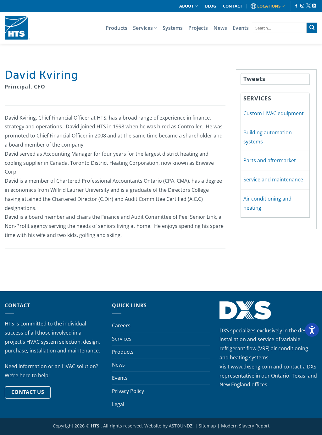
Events (241, 27)
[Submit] (312, 28)
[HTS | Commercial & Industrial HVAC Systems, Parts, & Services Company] (17, 27)
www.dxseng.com (251, 366)
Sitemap (207, 426)
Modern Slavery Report (245, 426)
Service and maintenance (273, 179)
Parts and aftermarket (269, 160)
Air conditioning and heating (267, 203)
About (186, 6)
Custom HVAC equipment (273, 113)
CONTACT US (27, 392)
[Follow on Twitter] (308, 6)
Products (116, 27)
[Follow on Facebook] (296, 6)
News (220, 27)
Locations (268, 6)
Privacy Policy (128, 391)
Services (143, 27)
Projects (198, 27)
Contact (232, 6)
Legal (118, 404)
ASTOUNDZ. (181, 426)
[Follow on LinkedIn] (314, 6)
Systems (173, 27)
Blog (210, 6)
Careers (121, 325)
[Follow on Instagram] (302, 6)
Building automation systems (267, 137)
